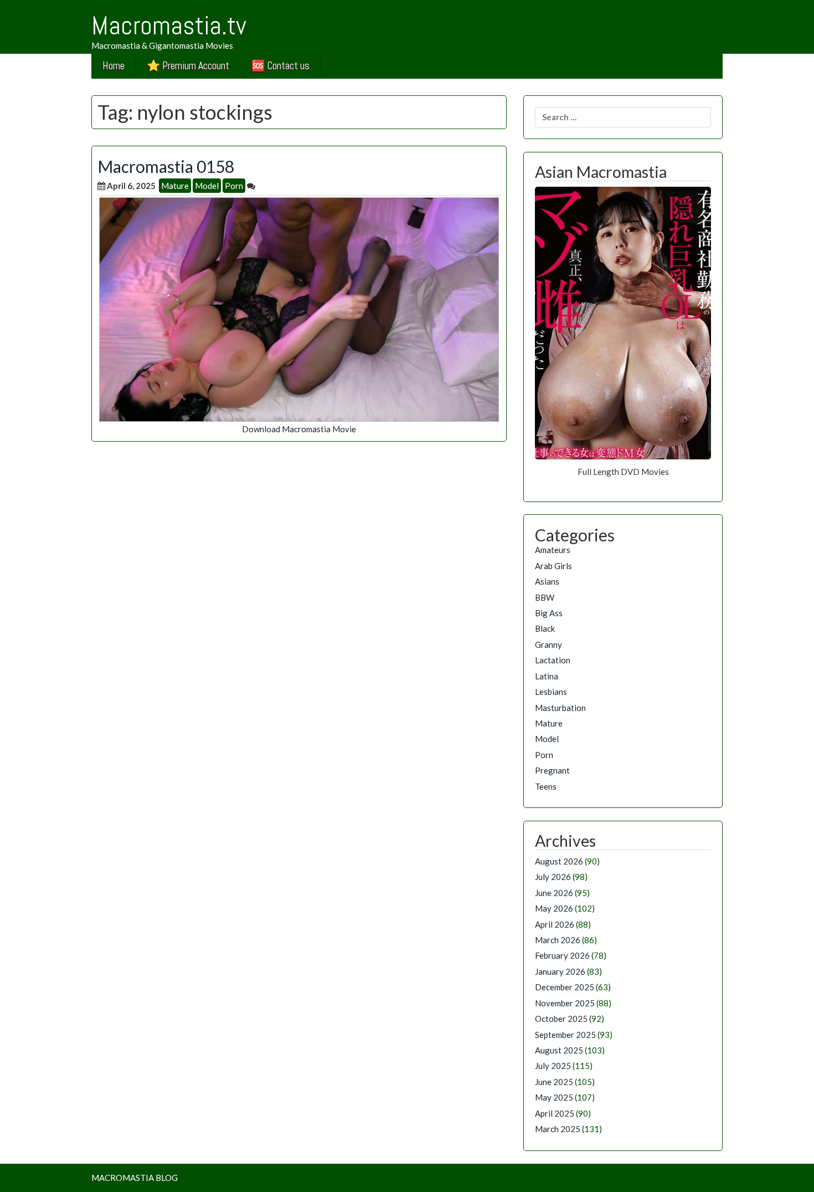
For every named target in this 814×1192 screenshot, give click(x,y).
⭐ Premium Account (188, 66)
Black (545, 628)
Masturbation (560, 708)
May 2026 (554, 908)
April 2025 (554, 1113)
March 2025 (557, 1129)
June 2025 (554, 1082)
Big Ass (549, 613)
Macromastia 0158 (165, 166)
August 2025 (559, 1050)
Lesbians (551, 692)
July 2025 (553, 1066)
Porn (234, 186)
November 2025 (565, 1003)
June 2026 (554, 893)
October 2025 (561, 1019)
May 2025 (554, 1097)
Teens (546, 786)
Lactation (552, 660)
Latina (546, 676)
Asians (547, 581)
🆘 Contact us (280, 66)
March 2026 (557, 940)
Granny (548, 644)
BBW (544, 597)
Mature (175, 186)
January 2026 (560, 971)
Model (207, 186)
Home (113, 66)
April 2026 (554, 924)
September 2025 (565, 1035)
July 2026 (553, 877)
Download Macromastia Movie (299, 429)
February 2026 (562, 955)
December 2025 (564, 987)
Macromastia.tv (168, 25)
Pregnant (552, 770)
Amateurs (552, 550)
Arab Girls (553, 566)
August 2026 (559, 861)
